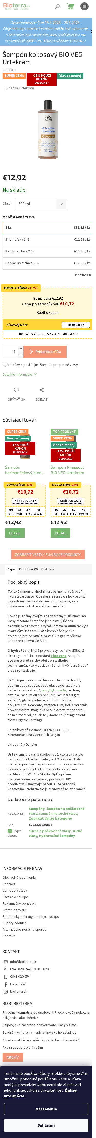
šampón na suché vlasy (58, 813)
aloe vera (58, 655)
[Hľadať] (57, 6)
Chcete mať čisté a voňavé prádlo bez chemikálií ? (41, 1040)
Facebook (18, 984)
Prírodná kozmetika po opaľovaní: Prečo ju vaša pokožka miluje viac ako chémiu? (46, 1015)
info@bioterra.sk (23, 961)
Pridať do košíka (48, 351)
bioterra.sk (18, 991)
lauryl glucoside (54, 690)
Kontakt (9, 936)
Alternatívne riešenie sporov (24, 929)
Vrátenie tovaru (14, 910)
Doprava (9, 884)
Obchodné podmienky (20, 877)
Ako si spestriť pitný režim (23, 1047)
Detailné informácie (17, 374)
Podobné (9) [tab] (28, 569)
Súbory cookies (15, 923)
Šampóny (36, 808)
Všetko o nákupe (15, 897)
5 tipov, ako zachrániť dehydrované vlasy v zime (39, 1025)
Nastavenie (46, 1109)
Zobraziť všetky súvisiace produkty (48, 554)
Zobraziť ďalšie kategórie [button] (50, 818)
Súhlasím (46, 1125)
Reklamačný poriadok (19, 903)
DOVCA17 (76, 325)
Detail (14, 533)
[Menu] (84, 6)
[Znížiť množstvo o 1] (20, 355)
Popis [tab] (11, 569)
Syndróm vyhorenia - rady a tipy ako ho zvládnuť (39, 1032)
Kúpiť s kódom (48, 312)
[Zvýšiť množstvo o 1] (20, 349)
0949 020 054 (20, 976)
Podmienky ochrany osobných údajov (31, 916)
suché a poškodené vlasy (49, 831)
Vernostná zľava (15, 890)
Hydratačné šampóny (57, 835)
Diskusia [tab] (47, 569)
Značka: (20, 88)
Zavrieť (52, 389)
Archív (13, 1057)
